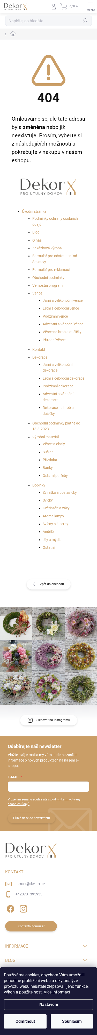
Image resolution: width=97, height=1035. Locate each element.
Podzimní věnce (55, 316)
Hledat (85, 21)
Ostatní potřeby (55, 476)
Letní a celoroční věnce (61, 308)
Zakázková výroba (47, 248)
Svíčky (48, 500)
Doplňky (38, 485)
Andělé (48, 532)
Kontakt (38, 349)
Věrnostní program (47, 285)
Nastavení (48, 1004)
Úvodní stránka (34, 211)
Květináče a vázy (56, 508)
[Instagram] (22, 908)
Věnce (37, 293)
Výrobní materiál (45, 437)
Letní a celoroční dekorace (63, 378)
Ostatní (49, 547)
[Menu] (90, 6)
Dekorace (39, 357)
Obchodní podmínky (48, 278)
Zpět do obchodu (52, 584)
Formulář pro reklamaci (51, 270)
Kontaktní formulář (31, 926)
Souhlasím (72, 1021)
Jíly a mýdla (52, 540)
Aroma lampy (53, 516)
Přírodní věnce (54, 340)
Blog (36, 232)
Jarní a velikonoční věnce (63, 300)
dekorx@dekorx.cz (30, 884)
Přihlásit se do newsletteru (31, 818)
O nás (37, 240)
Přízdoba (50, 460)
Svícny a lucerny (55, 524)
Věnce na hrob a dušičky (62, 332)
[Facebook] (9, 908)
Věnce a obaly (54, 444)
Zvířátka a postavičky (60, 492)
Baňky (48, 467)
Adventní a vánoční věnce (63, 324)
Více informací (57, 992)
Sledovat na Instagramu (53, 720)
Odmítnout (25, 1021)
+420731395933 (29, 894)
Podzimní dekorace (58, 386)
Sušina (48, 452)
